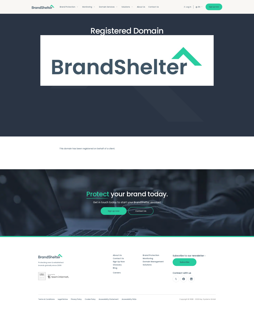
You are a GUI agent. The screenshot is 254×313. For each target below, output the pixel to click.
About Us (141, 7)
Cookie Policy (90, 299)
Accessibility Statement (109, 299)
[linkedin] (191, 279)
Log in (188, 7)
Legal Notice (63, 299)
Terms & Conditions (46, 299)
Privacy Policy (76, 299)
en (199, 7)
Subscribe (184, 262)
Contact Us (153, 7)
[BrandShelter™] (43, 7)
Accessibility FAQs (129, 299)
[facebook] (183, 279)
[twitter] (176, 279)
